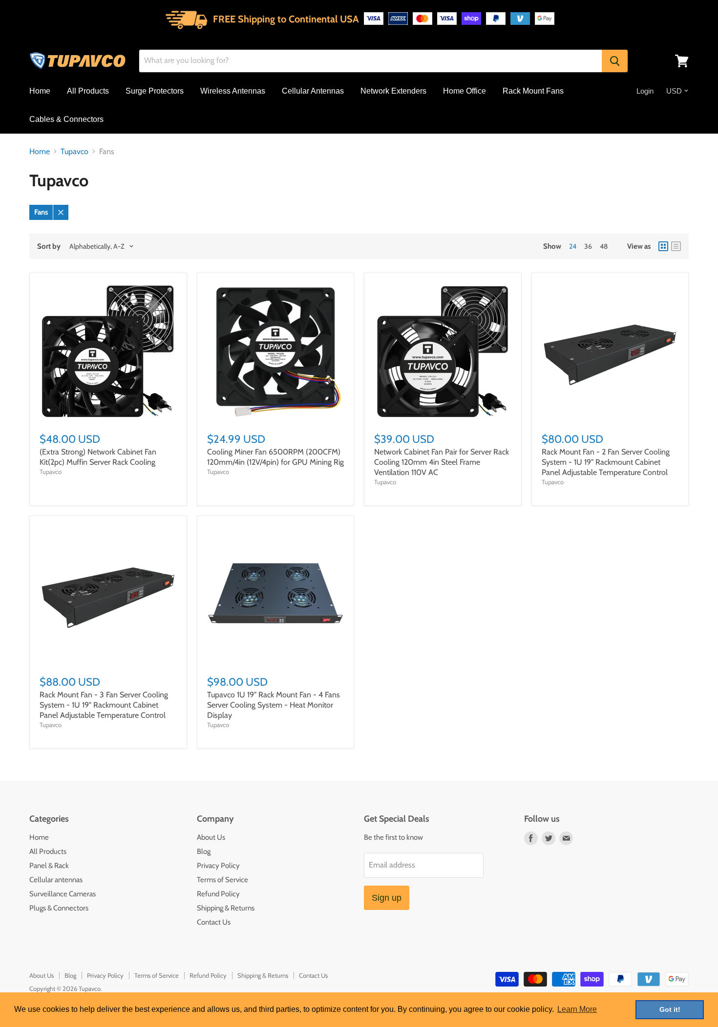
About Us (211, 837)
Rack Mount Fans (533, 91)
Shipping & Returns (225, 908)
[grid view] (663, 246)
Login (645, 91)
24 (572, 246)
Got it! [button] (669, 1009)
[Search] (615, 61)
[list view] (676, 246)
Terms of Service (222, 879)
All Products (88, 91)
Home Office (464, 91)
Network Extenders (393, 91)
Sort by (49, 246)
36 (588, 246)
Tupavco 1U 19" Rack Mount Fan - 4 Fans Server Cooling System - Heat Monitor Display (273, 705)
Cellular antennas (56, 879)
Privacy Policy (218, 865)
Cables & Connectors (66, 119)
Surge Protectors (155, 91)
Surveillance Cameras (62, 893)
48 (604, 246)
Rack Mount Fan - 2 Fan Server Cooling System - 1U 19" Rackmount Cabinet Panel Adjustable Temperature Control (606, 462)
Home (39, 91)
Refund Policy (218, 893)
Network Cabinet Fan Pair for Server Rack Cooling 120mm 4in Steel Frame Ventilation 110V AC (441, 462)
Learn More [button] (577, 1009)
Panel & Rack (49, 865)
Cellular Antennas (313, 91)
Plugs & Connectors (58, 908)
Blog (204, 851)
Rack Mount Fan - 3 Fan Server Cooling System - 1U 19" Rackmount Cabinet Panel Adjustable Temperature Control (104, 705)
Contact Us (214, 922)
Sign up (386, 898)
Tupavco (74, 151)
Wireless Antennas (232, 91)
